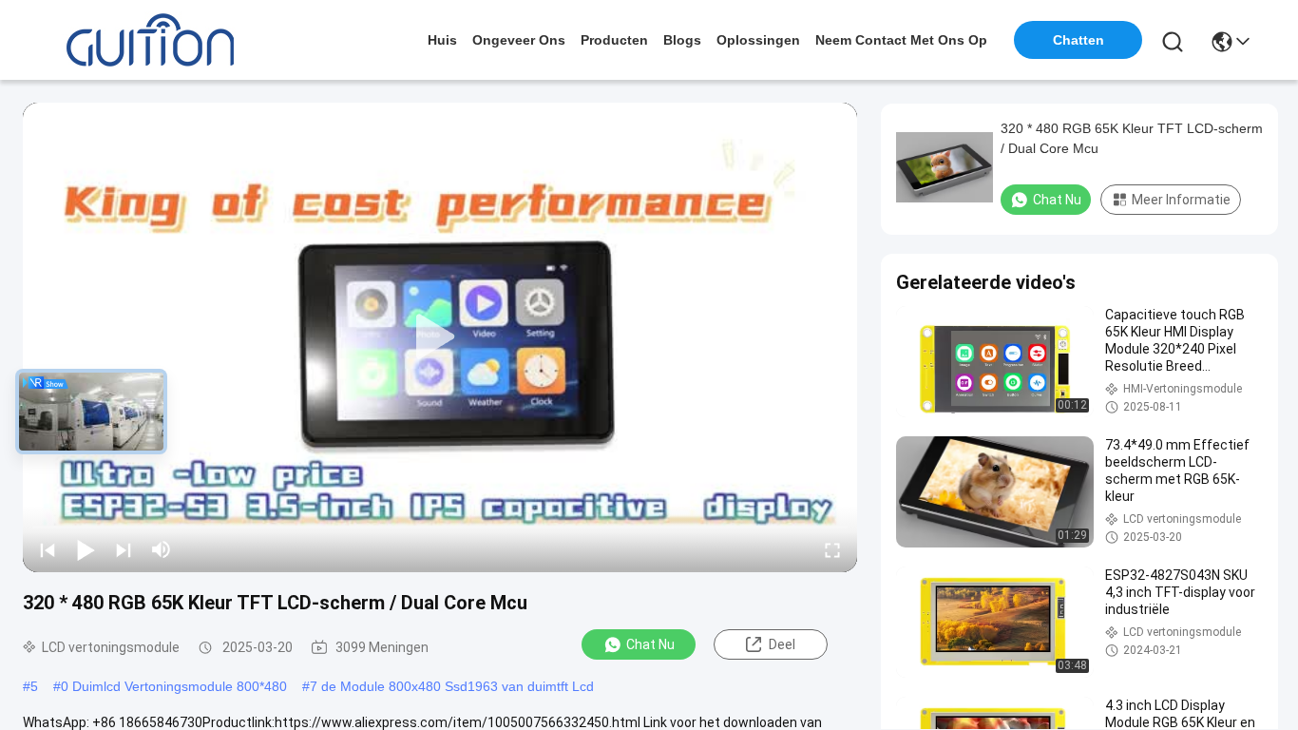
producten (614, 40)
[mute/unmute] (162, 549)
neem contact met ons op (901, 40)
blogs (682, 40)
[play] (440, 337)
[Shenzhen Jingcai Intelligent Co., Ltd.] (150, 39)
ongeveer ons (518, 40)
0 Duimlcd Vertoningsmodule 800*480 (174, 686)
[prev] (48, 549)
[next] (124, 549)
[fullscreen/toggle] (832, 549)
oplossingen (758, 40)
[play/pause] (86, 549)
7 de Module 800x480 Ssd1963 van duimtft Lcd (452, 686)
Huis (442, 40)
